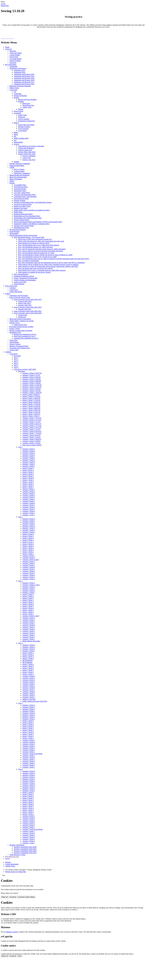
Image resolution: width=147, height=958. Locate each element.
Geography (17, 113)
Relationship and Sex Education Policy (27, 216)
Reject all (5, 897)
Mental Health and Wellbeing (19, 175)
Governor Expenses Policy (23, 204)
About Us (8, 49)
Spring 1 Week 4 (28, 548)
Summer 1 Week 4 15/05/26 (31, 387)
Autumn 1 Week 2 (28, 513)
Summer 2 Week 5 (28, 449)
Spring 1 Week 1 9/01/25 (30, 416)
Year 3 (16, 361)
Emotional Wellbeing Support (24, 276)
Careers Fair (26, 158)
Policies (12, 183)
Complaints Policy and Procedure (25, 196)
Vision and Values (15, 53)
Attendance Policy (20, 191)
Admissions (13, 66)
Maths (16, 132)
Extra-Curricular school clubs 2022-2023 (28, 299)
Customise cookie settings (26, 897)
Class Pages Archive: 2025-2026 (25, 369)
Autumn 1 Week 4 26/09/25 (31, 439)
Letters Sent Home (15, 292)
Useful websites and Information (25, 280)
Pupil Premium (14, 231)
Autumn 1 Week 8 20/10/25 (31, 431)
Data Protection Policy (21, 198)
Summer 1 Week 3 (28, 462)
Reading (21, 101)
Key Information (10, 64)
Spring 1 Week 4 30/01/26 (31, 410)
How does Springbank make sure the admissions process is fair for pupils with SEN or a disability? (51, 262)
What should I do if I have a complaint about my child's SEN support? (42, 270)
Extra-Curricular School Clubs (19, 297)
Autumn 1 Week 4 (28, 511)
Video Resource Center (17, 855)
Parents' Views (14, 323)
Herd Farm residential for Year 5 (25, 336)
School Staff (13, 57)
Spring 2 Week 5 (28, 468)
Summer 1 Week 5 (28, 459)
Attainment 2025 (19, 70)
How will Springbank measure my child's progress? (35, 247)
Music (16, 134)
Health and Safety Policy (22, 206)
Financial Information (16, 165)
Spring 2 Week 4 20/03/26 (31, 398)
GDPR (11, 167)
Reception (17, 356)
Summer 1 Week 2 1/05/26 (31, 391)
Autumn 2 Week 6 (28, 492)
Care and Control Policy (22, 193)
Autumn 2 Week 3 (28, 497)
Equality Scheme (19, 200)
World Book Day (28, 105)
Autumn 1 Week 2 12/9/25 (31, 443)
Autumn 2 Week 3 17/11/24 (31, 426)
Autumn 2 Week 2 (28, 499)
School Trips (22, 115)
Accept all (13, 897)
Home (7, 47)
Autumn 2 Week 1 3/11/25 (31, 429)
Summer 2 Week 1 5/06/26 (31, 383)
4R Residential (27, 662)
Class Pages (13, 354)
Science (16, 144)
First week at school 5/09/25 (32, 445)
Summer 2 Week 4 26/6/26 (31, 377)
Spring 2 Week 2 (28, 474)
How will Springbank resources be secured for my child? (37, 257)
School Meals (14, 342)
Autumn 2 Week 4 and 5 (30, 559)
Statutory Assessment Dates (18, 346)
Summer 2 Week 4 (28, 451)
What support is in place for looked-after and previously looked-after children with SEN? (48, 266)
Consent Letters (19, 171)
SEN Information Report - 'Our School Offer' (29, 237)
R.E (15, 140)
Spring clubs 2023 (24, 303)
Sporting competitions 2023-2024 (25, 851)
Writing (20, 109)
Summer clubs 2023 (25, 305)
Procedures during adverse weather (21, 327)
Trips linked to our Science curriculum (31, 146)
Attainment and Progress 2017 (24, 82)
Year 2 (16, 360)
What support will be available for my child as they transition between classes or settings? (48, 264)
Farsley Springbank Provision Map (25, 278)
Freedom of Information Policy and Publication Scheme (33, 202)
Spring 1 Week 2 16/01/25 (31, 414)
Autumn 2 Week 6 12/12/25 (31, 420)
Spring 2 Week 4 (28, 470)
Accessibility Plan (20, 185)
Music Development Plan (18, 177)
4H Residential (27, 660)
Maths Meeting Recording (31, 641)
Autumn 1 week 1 (28, 515)
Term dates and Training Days (19, 348)
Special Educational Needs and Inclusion (23, 235)
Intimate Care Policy (21, 208)
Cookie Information (12, 864)
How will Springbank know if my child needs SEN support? (38, 245)
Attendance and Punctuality (18, 295)
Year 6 (16, 367)
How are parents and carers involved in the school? (35, 268)
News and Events (11, 286)
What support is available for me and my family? (34, 272)
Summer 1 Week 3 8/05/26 (31, 389)
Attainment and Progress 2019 (24, 78)
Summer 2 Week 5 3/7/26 (31, 375)
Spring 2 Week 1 (28, 476)
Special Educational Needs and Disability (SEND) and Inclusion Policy (38, 222)
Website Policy (10, 866)
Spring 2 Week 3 (28, 472)
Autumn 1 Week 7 (28, 505)
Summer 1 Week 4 (28, 460)
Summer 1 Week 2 (28, 455)
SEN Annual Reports (21, 274)
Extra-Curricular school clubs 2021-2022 (28, 307)
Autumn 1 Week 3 (28, 577)
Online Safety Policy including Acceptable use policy (32, 210)
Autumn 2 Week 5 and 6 (30, 616)
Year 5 (16, 365)
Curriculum (13, 90)
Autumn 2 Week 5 (28, 493)
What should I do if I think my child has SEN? (34, 243)
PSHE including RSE (21, 138)
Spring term (22, 317)
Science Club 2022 (28, 160)
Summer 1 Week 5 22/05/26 (31, 385)
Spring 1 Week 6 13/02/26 (31, 406)
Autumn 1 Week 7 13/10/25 (31, 433)
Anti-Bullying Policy (21, 187)
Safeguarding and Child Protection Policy (28, 218)
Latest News (13, 290)
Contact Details (14, 55)
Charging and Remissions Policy (25, 195)
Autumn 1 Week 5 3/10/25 (31, 437)
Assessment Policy (20, 189)
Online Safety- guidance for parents (21, 321)
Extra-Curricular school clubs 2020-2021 (28, 311)
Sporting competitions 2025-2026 (25, 847)
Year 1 (16, 358)
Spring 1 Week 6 (28, 478)
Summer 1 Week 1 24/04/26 (31, 393)
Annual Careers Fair (25, 150)
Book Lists (26, 103)
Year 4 (16, 363)
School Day (13, 340)
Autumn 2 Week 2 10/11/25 (31, 427)
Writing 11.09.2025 (29, 699)
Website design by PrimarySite (15, 872)
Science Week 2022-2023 (27, 152)
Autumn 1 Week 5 (28, 509)
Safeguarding (18, 142)
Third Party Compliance (22, 173)
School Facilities (15, 61)
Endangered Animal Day (26, 121)
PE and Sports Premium (17, 229)
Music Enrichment (15, 179)
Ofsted (11, 181)
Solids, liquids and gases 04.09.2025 (34, 701)
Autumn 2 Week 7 (28, 490)
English (16, 97)
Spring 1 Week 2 (28, 486)
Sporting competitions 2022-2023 (25, 853)
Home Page (5, 6)
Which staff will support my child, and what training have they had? (41, 241)
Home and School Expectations (20, 319)
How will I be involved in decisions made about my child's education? (42, 249)
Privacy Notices (19, 169)
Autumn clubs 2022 (25, 301)
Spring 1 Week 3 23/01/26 (31, 412)
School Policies (19, 284)
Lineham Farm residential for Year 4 (26, 338)
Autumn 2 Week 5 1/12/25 (31, 422)
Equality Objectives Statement (19, 163)
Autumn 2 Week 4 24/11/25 (31, 424)
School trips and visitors (26, 125)
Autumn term (22, 315)
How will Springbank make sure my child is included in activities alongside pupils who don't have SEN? (53, 259)
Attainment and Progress (17, 68)
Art (15, 92)
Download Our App (12, 856)
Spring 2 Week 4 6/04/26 (30, 394)
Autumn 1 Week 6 (28, 507)
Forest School (18, 111)
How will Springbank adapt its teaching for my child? (36, 253)
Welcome (12, 51)
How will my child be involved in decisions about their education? (40, 251)
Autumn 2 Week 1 (28, 501)
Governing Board (15, 59)
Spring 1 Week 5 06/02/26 (31, 408)
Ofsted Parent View (20, 325)
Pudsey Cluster (14, 328)
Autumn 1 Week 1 (28, 639)
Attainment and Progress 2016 (24, 84)
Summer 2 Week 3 (28, 453)
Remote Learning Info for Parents (20, 330)
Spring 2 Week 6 (28, 534)
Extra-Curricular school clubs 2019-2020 (28, 313)
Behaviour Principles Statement (20, 86)
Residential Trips (15, 332)
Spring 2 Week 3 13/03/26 (31, 400)
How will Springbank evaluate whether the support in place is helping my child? (45, 255)
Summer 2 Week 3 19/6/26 (31, 379)
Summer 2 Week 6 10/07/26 (31, 373)
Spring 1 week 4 (28, 482)
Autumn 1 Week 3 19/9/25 (31, 441)
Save (19, 956)
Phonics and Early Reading (27, 99)
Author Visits (26, 107)
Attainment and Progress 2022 (24, 76)
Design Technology (20, 96)
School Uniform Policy (21, 220)
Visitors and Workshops (26, 148)
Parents (7, 294)
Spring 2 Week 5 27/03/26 (31, 396)
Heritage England (24, 127)
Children (8, 352)
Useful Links (13, 350)
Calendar (12, 288)
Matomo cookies (12, 932)
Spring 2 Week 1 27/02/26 (31, 404)
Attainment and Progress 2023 (24, 74)
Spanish (16, 162)
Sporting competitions (16, 845)
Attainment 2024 (19, 72)
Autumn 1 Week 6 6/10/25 (31, 435)
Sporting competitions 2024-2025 (25, 849)
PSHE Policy (18, 212)
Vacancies (12, 63)
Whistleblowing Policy (21, 228)
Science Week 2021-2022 (27, 154)
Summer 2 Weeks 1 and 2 (31, 585)
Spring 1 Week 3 (28, 484)
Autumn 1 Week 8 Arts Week (32, 754)
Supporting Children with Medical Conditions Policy (32, 224)
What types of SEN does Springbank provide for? (35, 239)
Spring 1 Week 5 (28, 480)
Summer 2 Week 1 (28, 457)
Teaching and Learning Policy (24, 226)
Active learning (23, 129)
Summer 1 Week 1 (28, 466)
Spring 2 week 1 (28, 542)
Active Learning (23, 119)
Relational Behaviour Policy (23, 214)
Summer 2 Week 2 (28, 521)
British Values (14, 88)
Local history (22, 130)
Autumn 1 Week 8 (28, 503)
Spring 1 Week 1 (28, 488)
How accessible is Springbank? (28, 261)
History (16, 123)
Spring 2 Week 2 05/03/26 (31, 402)
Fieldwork (21, 117)
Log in (3, 4)
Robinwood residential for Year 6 (25, 334)
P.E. (15, 136)
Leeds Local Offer (20, 282)
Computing (17, 94)
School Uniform (14, 344)
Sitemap (8, 862)
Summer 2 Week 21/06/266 (31, 381)
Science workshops (29, 156)
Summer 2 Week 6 (28, 771)
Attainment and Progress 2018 (24, 80)
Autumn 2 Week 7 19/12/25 (31, 418)
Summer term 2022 (24, 309)
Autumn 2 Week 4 (28, 495)
